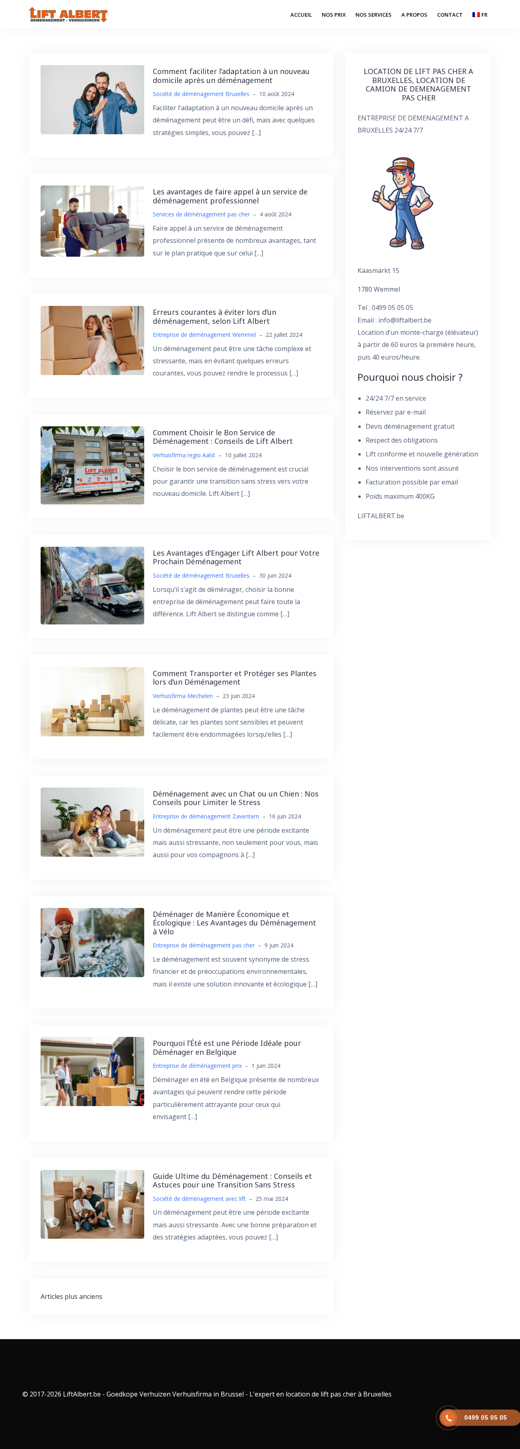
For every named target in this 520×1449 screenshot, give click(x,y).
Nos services (373, 14)
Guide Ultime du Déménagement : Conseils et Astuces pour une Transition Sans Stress (232, 1180)
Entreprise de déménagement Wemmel (204, 334)
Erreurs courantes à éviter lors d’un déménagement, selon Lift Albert (214, 316)
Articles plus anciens (71, 1296)
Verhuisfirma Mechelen (183, 696)
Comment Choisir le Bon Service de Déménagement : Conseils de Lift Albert (223, 437)
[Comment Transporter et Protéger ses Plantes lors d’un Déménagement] (92, 700)
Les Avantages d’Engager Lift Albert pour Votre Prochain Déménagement (236, 557)
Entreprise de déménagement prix (197, 1065)
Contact (450, 14)
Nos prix (334, 14)
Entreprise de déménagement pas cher (204, 945)
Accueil (301, 14)
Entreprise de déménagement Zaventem (206, 816)
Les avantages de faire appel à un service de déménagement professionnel (230, 196)
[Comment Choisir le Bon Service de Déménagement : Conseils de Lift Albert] (92, 464)
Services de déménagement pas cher (201, 214)
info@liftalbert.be (404, 320)
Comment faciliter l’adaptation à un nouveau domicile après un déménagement (231, 75)
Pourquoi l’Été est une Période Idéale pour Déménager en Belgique (227, 1047)
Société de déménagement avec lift (199, 1198)
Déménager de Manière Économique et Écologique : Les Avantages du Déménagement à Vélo (234, 922)
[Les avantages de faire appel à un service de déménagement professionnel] (92, 220)
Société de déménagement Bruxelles (201, 94)
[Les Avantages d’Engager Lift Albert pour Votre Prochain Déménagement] (92, 584)
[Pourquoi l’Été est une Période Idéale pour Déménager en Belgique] (92, 1071)
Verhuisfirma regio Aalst (184, 455)
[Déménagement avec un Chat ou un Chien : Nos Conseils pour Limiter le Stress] (92, 821)
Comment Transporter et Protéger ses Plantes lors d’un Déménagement (234, 677)
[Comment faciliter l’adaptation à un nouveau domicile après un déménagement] (92, 98)
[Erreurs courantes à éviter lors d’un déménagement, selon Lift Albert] (92, 339)
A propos (414, 14)
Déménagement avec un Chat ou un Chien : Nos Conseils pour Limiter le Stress (235, 798)
